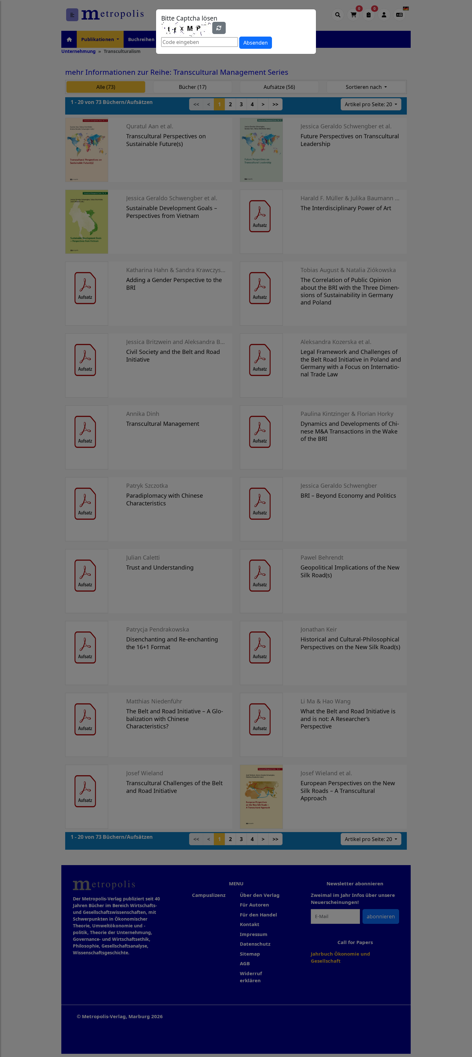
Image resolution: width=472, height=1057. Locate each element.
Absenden (255, 42)
